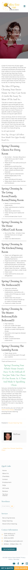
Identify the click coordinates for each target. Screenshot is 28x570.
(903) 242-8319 (9, 538)
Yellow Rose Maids (8, 409)
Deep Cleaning (7, 521)
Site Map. (16, 559)
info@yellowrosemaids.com (13, 541)
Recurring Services (8, 518)
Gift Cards (5, 488)
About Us (5, 473)
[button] (12, 506)
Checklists (5, 476)
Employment (6, 482)
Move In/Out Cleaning (9, 524)
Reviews (5, 491)
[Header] (24, 6)
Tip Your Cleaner (5, 494)
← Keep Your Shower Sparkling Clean (12, 449)
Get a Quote (7, 568)
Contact (5, 479)
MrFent (19, 44)
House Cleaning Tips (15, 423)
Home (4, 470)
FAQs (4, 485)
